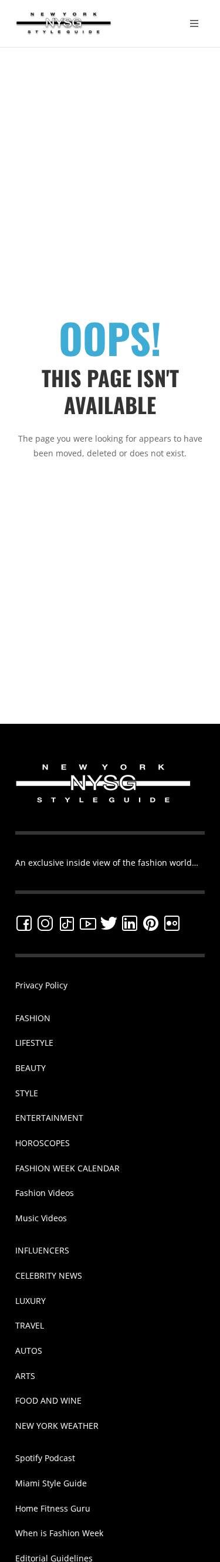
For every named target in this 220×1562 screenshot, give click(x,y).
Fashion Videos (44, 1192)
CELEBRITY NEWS (48, 1275)
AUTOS (28, 1350)
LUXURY (30, 1300)
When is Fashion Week (59, 1533)
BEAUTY (30, 1067)
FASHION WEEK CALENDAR (67, 1168)
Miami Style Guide (51, 1483)
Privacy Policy (41, 985)
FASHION (32, 1018)
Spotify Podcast (45, 1457)
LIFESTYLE (34, 1042)
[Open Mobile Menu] (194, 23)
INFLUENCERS (42, 1250)
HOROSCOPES (42, 1142)
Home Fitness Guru (52, 1508)
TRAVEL (29, 1325)
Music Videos (41, 1218)
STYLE (26, 1093)
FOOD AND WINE (48, 1400)
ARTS (25, 1375)
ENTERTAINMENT (49, 1117)
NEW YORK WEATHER (57, 1425)
